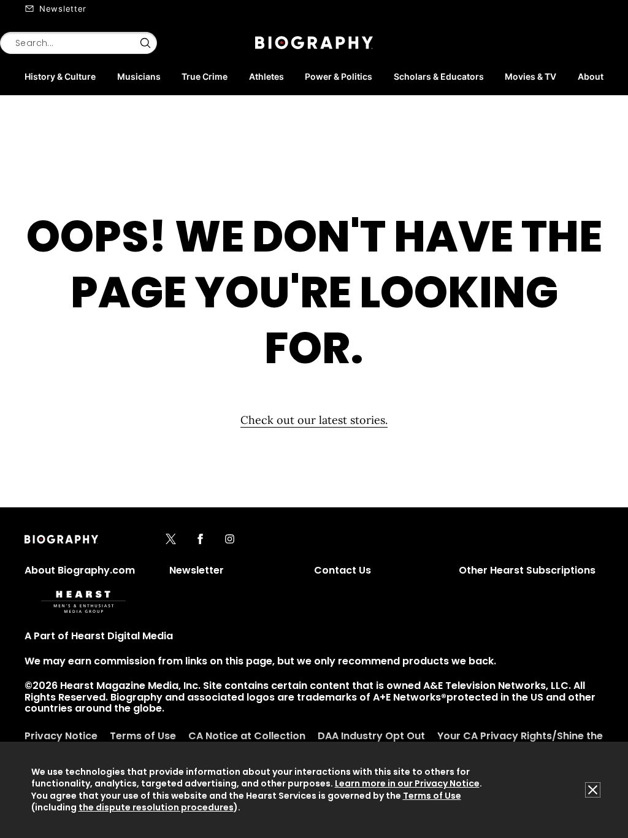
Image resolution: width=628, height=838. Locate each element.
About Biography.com (80, 570)
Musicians (139, 76)
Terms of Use (143, 736)
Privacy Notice (61, 736)
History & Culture (60, 76)
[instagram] (230, 540)
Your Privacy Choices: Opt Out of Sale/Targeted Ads (188, 795)
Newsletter (62, 8)
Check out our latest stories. (314, 420)
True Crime (205, 76)
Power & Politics (338, 76)
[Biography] (314, 42)
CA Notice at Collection (246, 736)
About (590, 76)
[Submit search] (145, 43)
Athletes (266, 76)
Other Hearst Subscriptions (527, 570)
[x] (171, 540)
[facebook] (200, 540)
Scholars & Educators (439, 76)
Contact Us (342, 570)
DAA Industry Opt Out (371, 736)
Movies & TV (530, 76)
